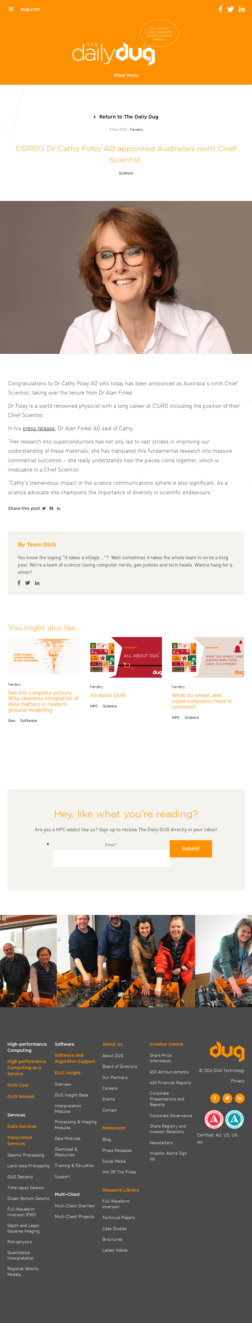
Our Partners (115, 1077)
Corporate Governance (171, 1115)
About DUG (112, 1055)
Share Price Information (161, 1058)
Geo (11, 720)
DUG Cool (18, 1085)
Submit (191, 849)
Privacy (238, 1080)
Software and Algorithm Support (75, 1058)
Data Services (22, 1126)
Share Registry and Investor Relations (168, 1128)
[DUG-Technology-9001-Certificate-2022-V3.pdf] (214, 1119)
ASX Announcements (169, 1071)
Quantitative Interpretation (20, 1255)
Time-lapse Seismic (25, 1187)
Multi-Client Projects (74, 1216)
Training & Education (74, 1165)
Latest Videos (115, 1250)
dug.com (30, 9)
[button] (126, 75)
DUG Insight (68, 1072)
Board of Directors (119, 1066)
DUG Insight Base (71, 1094)
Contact (109, 1110)
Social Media (114, 1161)
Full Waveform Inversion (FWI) (21, 1211)
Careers (109, 1088)
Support (62, 1176)
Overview (63, 1084)
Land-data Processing (28, 1165)
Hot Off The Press (119, 1171)
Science (126, 173)
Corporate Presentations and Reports (167, 1098)
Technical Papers (118, 1217)
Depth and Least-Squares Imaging (24, 1228)
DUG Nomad (20, 1096)
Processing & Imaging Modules (76, 1124)
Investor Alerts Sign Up (168, 1155)
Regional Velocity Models (23, 1271)
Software (28, 720)
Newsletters (161, 1142)
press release (39, 428)
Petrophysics (19, 1241)
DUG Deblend (20, 1176)
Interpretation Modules (68, 1108)
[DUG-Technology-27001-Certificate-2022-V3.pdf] (234, 1119)
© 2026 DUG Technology (222, 1070)
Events (108, 1098)
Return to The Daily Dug (129, 117)
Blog (106, 1139)
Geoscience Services (19, 1140)
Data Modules (68, 1138)
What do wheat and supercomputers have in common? (202, 701)
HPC (94, 706)
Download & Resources (66, 1151)
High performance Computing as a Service (26, 1067)
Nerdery (136, 129)
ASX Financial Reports (170, 1082)
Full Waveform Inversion (116, 1203)
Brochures (112, 1239)
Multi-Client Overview (75, 1205)
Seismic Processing (25, 1154)
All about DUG (108, 695)
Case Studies (114, 1228)
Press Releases (117, 1150)
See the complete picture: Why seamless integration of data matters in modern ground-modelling (43, 701)
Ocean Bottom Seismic (28, 1198)
